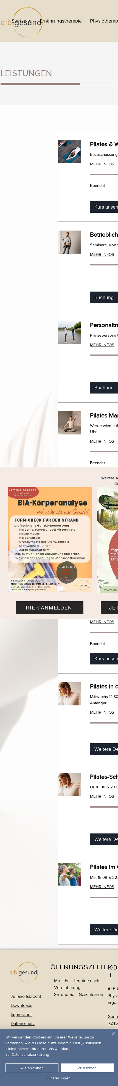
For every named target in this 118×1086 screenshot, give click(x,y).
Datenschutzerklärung (30, 1054)
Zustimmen (87, 1068)
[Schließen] (110, 1036)
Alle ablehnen (32, 1068)
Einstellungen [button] (59, 1078)
